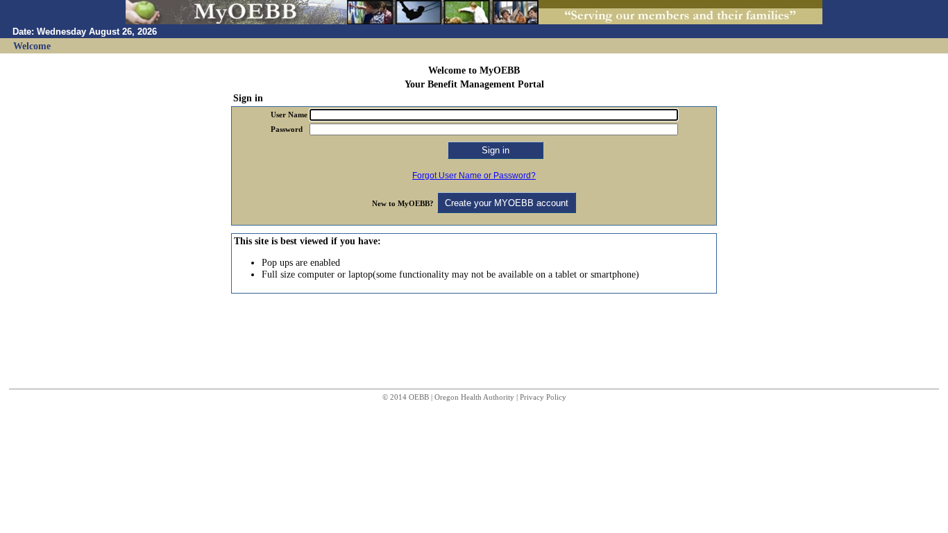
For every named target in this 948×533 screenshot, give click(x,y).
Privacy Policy (543, 397)
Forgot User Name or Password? (474, 175)
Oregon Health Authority (474, 397)
